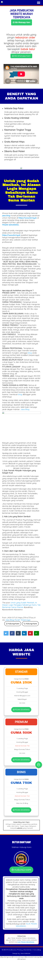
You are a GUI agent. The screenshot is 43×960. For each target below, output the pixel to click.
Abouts (13, 950)
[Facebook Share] (12, 633)
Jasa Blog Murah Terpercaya (17, 620)
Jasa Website (25, 953)
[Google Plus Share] (18, 633)
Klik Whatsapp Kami (22, 22)
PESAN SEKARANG (22, 709)
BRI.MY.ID (7, 950)
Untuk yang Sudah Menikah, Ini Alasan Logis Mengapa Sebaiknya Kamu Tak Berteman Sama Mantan (21, 604)
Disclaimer (27, 950)
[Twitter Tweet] (6, 633)
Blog (39, 950)
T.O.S (34, 950)
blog (30, 353)
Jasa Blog (25, 409)
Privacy (19, 950)
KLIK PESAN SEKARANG (25, 942)
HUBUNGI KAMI (22, 869)
